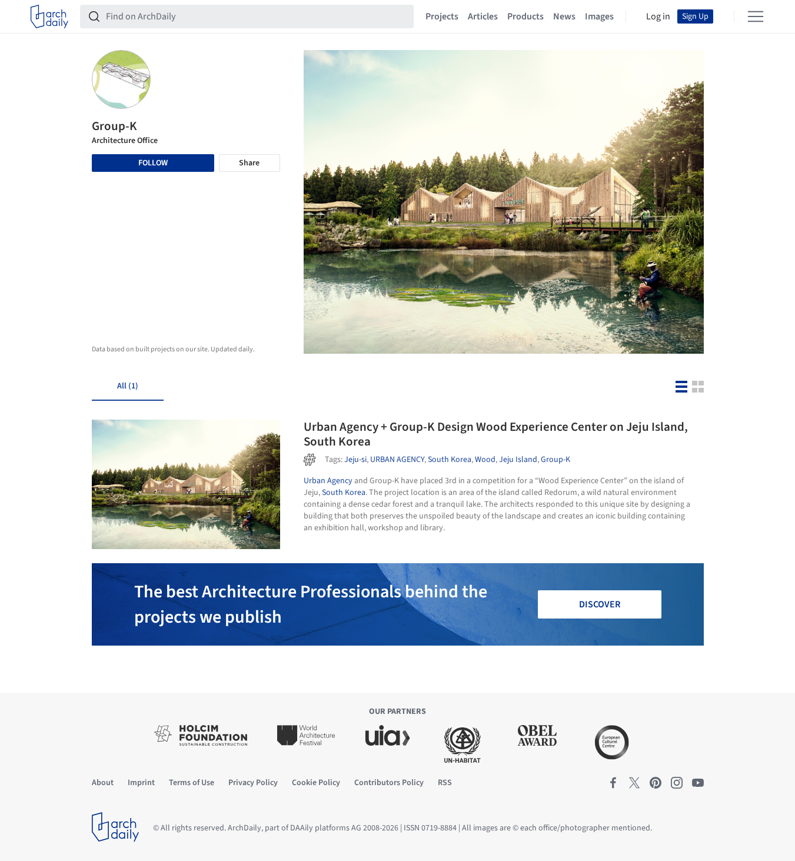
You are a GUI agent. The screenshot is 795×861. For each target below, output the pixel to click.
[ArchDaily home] (49, 16)
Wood (485, 460)
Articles (483, 16)
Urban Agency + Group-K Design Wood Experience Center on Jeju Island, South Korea (496, 434)
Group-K (555, 460)
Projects (441, 16)
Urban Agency (328, 481)
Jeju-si (355, 460)
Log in (658, 16)
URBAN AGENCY (397, 460)
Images (599, 16)
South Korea (449, 460)
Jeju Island (518, 460)
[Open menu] (755, 16)
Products (525, 16)
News (564, 16)
